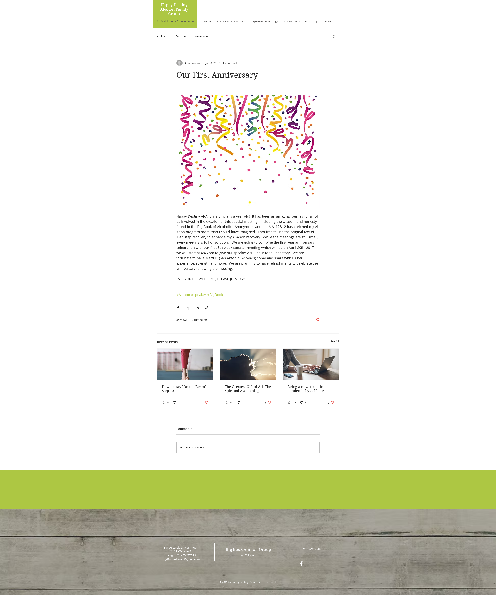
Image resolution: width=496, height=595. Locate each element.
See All (334, 341)
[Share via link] (206, 308)
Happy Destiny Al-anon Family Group (174, 9)
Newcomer (201, 36)
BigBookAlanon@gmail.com (181, 559)
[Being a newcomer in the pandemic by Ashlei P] (311, 364)
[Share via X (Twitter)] (187, 308)
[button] (334, 36)
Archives (181, 36)
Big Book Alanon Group (248, 549)
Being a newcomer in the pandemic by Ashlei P (309, 389)
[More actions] (317, 63)
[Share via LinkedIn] (197, 308)
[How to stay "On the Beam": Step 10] (185, 364)
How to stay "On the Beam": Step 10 (184, 389)
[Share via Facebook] (178, 308)
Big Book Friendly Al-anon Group (175, 21)
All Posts (162, 36)
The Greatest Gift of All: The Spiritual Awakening (248, 389)
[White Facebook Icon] (301, 564)
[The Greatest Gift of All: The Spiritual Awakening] (248, 364)
